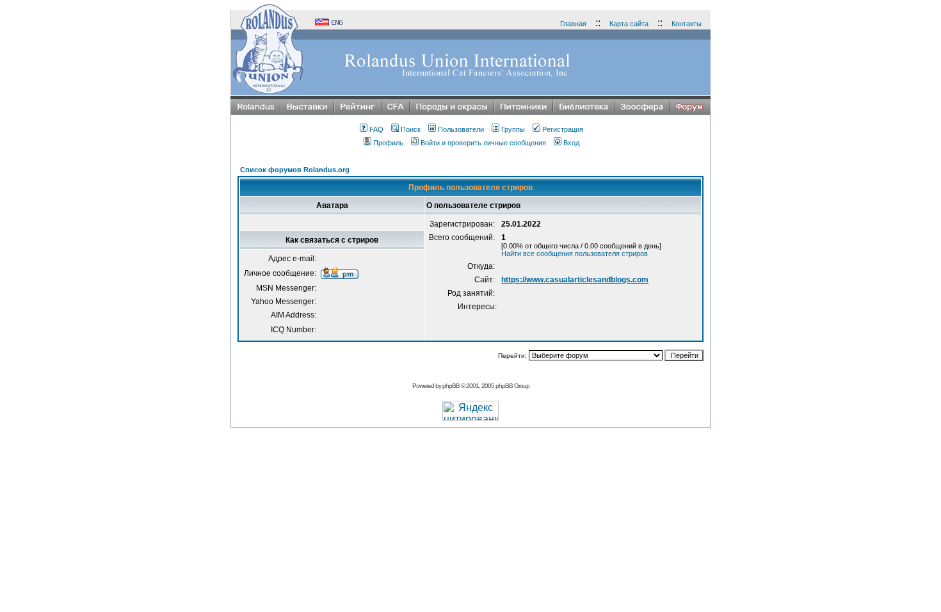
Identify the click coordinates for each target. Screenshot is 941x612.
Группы (513, 129)
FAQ (376, 129)
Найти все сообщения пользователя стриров (574, 253)
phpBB (451, 385)
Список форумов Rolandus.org (295, 169)
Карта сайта (628, 24)
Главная (573, 24)
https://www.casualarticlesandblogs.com (574, 279)
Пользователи (461, 129)
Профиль (388, 143)
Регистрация (562, 129)
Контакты (687, 24)
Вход (571, 143)
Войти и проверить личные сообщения (483, 143)
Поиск (411, 129)
